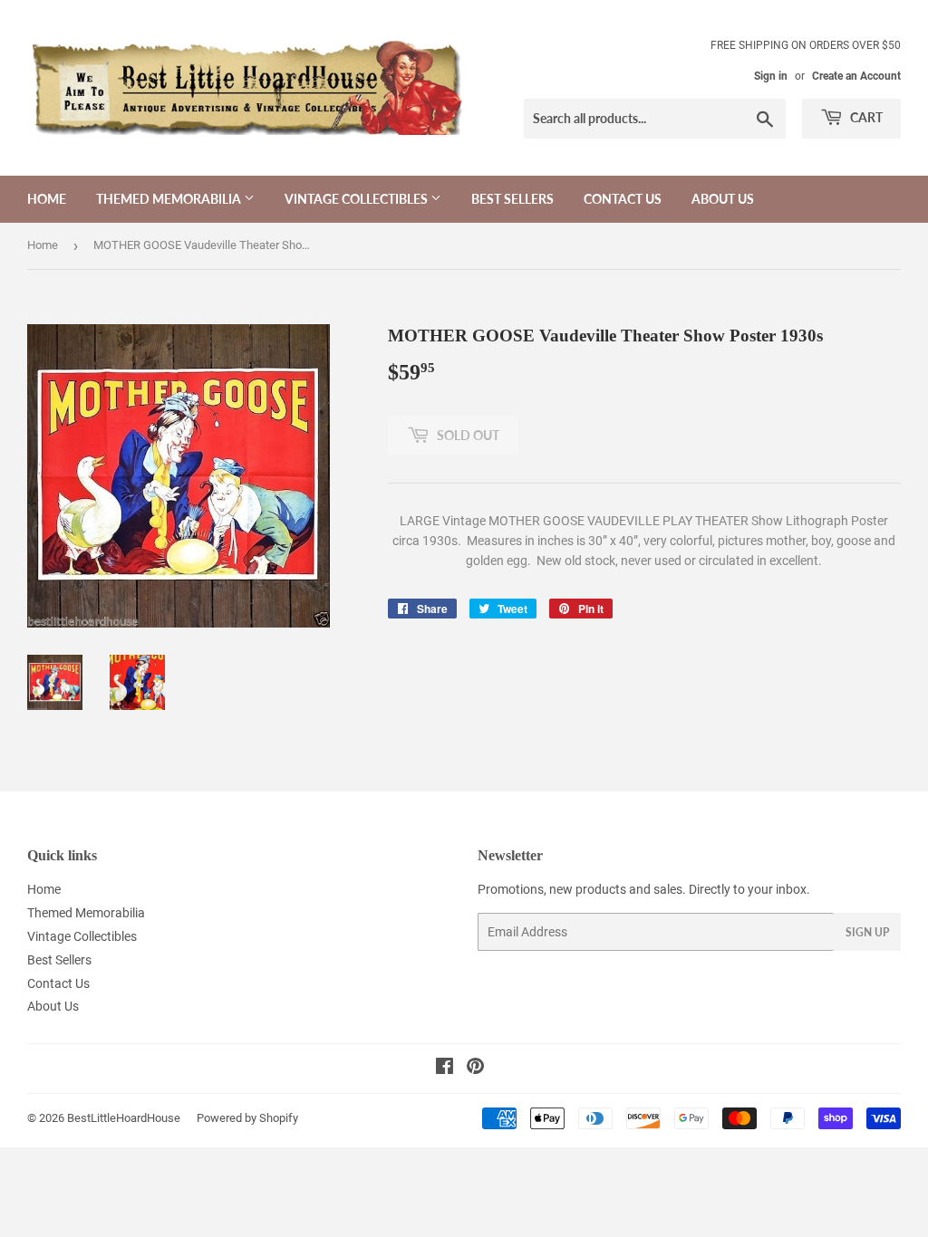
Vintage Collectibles (357, 198)
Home (46, 198)
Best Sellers (512, 198)
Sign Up (867, 932)
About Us (722, 198)
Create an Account (856, 76)
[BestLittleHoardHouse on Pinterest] (475, 1068)
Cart (865, 117)
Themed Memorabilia (170, 198)
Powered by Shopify (247, 1118)
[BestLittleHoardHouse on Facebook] (444, 1068)
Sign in (771, 76)
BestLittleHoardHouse (123, 1118)
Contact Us (623, 198)
